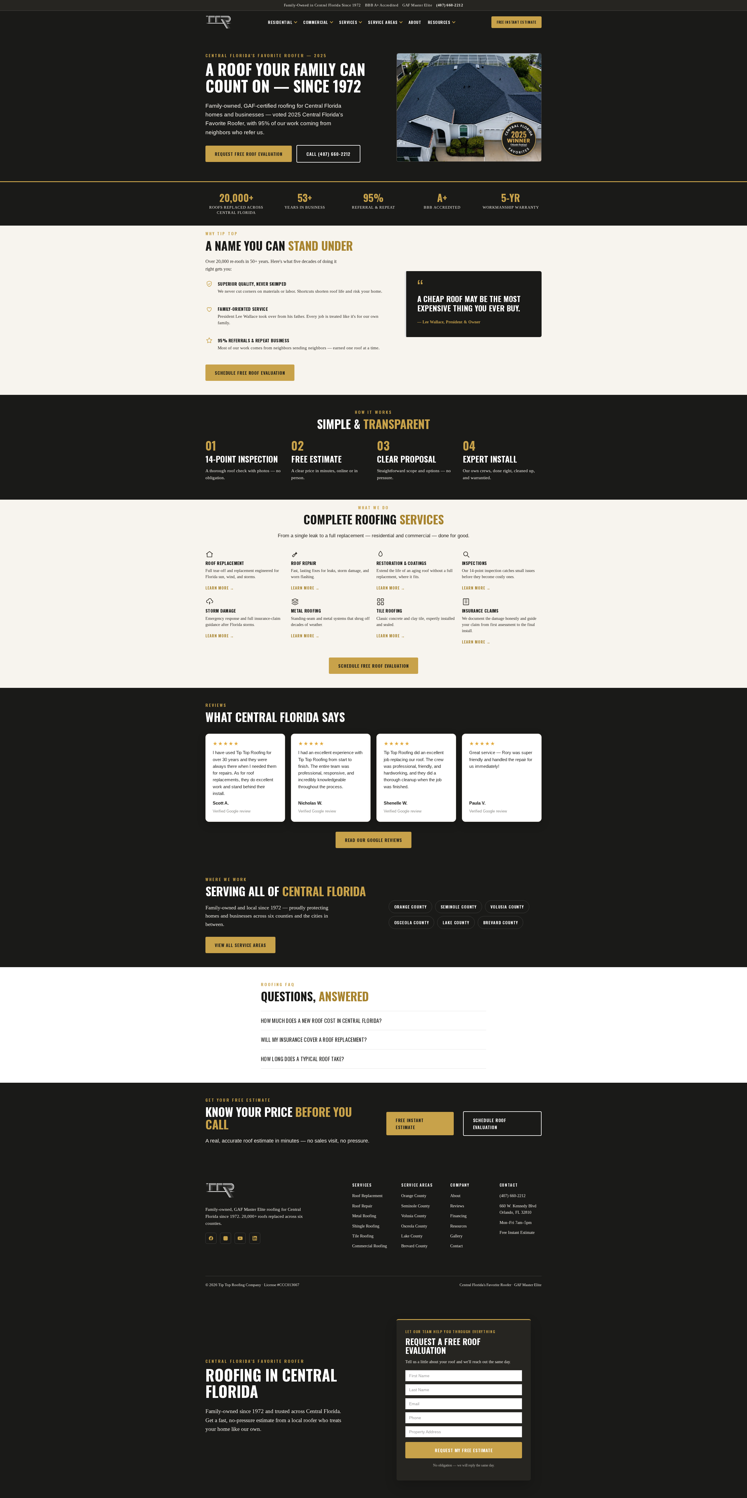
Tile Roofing (363, 1236)
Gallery (456, 1236)
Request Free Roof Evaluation (248, 154)
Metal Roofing (364, 1216)
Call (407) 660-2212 (328, 154)
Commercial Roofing (369, 1246)
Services (348, 22)
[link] (244, 463)
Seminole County (459, 907)
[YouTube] (240, 1238)
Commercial (315, 22)
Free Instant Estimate (516, 22)
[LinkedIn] (254, 1238)
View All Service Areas (240, 945)
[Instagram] (225, 1238)
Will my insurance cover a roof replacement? (314, 1039)
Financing (458, 1216)
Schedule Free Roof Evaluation (250, 372)
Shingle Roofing (365, 1226)
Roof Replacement (367, 1196)
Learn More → (219, 588)
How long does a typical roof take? (302, 1059)
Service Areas (382, 22)
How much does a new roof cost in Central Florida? (321, 1020)
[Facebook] (211, 1238)
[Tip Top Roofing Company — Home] (218, 22)
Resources (439, 22)
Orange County (410, 907)
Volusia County (507, 907)
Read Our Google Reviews (373, 840)
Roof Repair (362, 1206)
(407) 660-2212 (449, 5)
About (415, 22)
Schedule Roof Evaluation (490, 1123)
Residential (280, 22)
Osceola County (411, 922)
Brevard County (500, 922)
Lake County (456, 922)
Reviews (457, 1206)
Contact (456, 1246)
